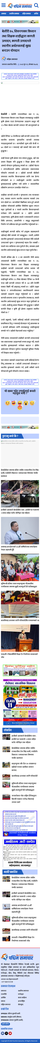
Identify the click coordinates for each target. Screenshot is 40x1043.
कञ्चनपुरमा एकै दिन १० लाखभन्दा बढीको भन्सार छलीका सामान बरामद (24, 767)
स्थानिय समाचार (14, 13)
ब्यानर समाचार (3, 650)
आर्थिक (36, 13)
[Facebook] (2, 1033)
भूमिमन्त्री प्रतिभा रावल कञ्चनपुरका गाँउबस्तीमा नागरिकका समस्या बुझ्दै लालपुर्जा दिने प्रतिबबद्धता (19, 585)
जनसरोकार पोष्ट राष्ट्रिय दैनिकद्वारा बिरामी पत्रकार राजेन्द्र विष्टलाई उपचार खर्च (24, 799)
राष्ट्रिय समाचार (26, 13)
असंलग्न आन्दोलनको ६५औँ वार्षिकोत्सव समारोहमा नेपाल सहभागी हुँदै (19, 548)
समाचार (3, 13)
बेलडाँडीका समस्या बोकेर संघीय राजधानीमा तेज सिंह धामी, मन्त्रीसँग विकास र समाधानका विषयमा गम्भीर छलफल (20, 473)
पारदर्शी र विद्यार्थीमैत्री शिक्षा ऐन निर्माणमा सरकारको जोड (19, 656)
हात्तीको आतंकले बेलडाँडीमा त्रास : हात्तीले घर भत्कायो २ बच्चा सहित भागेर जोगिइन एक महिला (20, 511)
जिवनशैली (3, 466)
